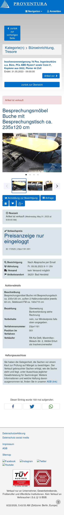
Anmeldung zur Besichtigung (22, 197)
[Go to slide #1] (19, 185)
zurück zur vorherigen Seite (12, 33)
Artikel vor (49, 75)
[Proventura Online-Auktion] (32, 4)
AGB (4, 448)
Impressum (8, 444)
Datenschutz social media (15, 437)
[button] (33, 11)
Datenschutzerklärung (13, 433)
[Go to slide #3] (51, 185)
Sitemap (6, 454)
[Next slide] (56, 152)
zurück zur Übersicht (32, 84)
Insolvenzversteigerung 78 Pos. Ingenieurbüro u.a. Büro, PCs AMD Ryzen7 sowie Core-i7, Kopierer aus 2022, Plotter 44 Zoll (30, 65)
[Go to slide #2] (35, 185)
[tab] (26, 174)
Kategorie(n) (14, 47)
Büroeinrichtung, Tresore (29, 49)
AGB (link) (52, 381)
